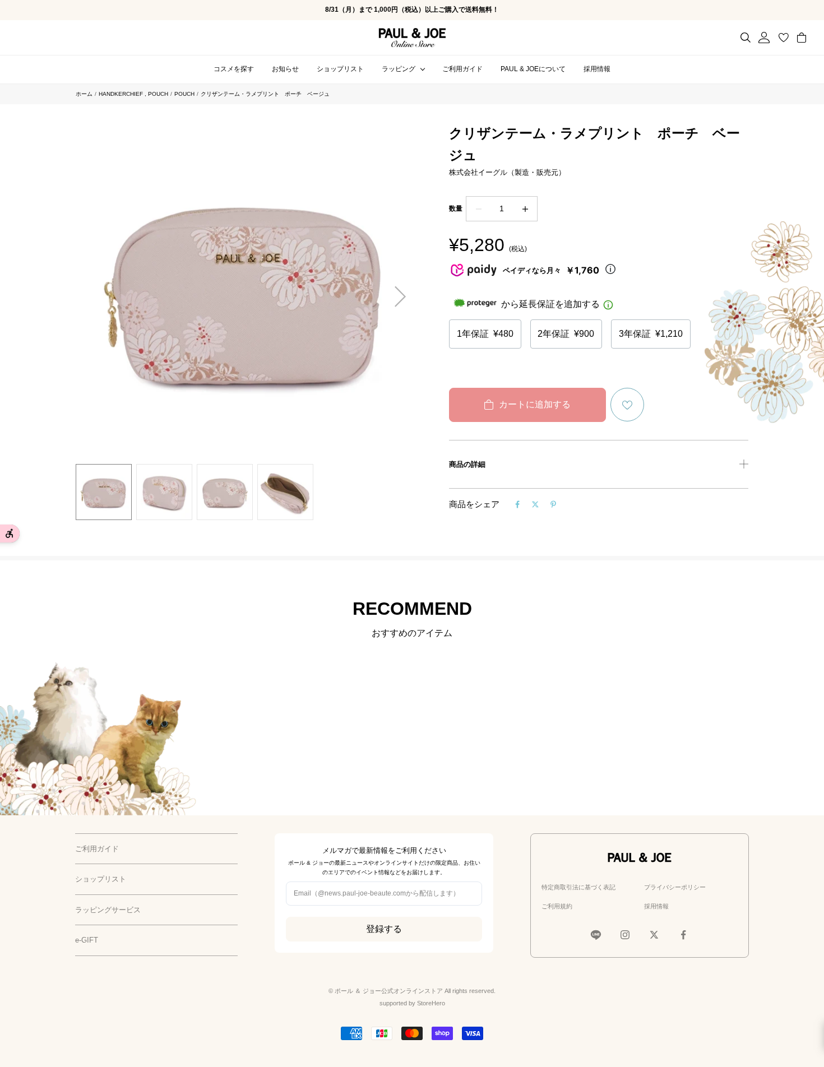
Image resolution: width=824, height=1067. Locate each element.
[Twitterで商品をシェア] (535, 504)
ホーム (84, 94)
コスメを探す (234, 69)
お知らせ (285, 69)
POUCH (184, 94)
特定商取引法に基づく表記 (578, 887)
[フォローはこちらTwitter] (654, 934)
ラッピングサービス (108, 910)
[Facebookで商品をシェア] (517, 504)
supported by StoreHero (412, 1003)
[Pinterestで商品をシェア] (553, 504)
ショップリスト (340, 69)
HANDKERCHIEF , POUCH (133, 94)
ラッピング (398, 69)
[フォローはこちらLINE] (595, 934)
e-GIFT (86, 940)
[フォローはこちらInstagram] (625, 934)
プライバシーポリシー (675, 887)
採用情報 (597, 69)
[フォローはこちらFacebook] (683, 934)
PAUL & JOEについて (533, 69)
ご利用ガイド (462, 69)
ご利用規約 (556, 906)
